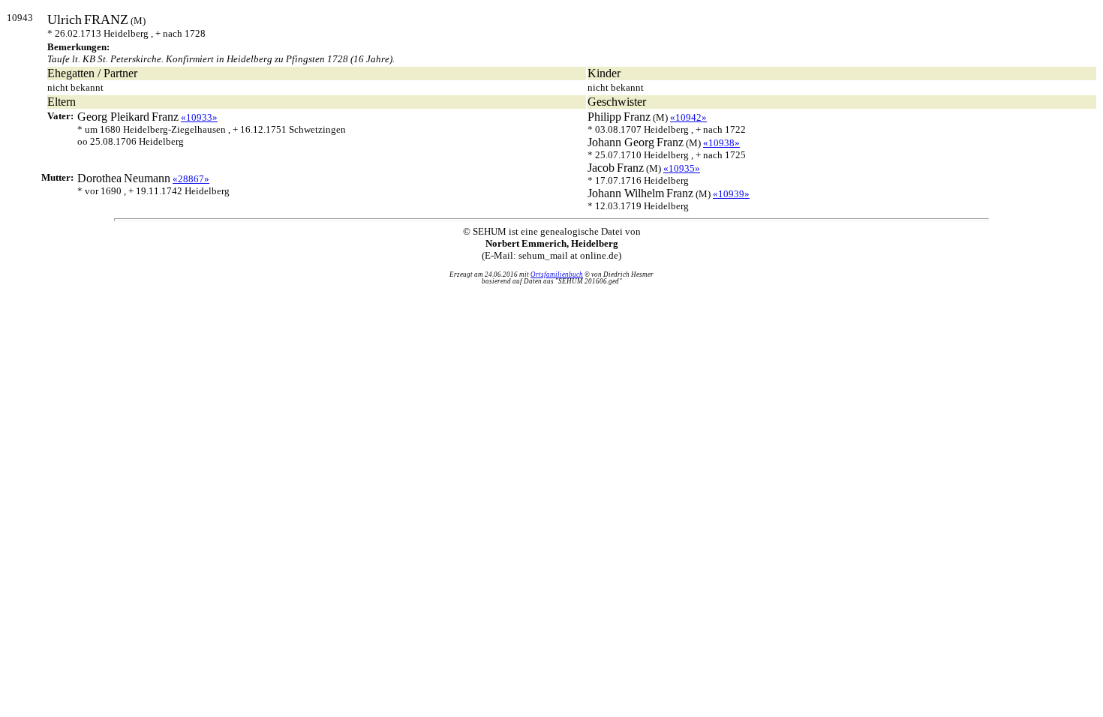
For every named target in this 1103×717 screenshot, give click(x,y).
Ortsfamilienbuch (556, 274)
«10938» (721, 142)
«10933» (199, 117)
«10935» (681, 168)
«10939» (731, 194)
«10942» (688, 117)
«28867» (191, 178)
